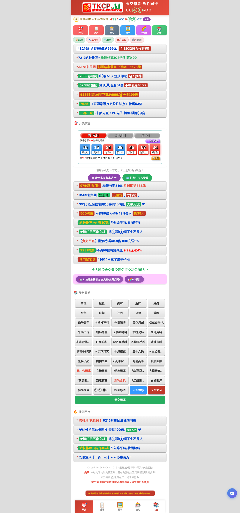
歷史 (102, 303)
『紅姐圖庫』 (138, 380)
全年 (83, 313)
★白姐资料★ (157, 351)
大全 (156, 506)
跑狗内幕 (101, 361)
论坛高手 (83, 322)
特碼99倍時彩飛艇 (109, 250)
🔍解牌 (107, 39)
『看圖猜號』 (157, 370)
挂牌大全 (83, 390)
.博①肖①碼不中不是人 (109, 232)
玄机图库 (156, 380)
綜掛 (156, 303)
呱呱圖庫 (156, 361)
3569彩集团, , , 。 (108, 195)
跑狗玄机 (120, 380)
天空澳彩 (138, 390)
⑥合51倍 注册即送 (109, 76)
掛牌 (120, 303)
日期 (102, 313)
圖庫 (120, 506)
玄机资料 (138, 332)
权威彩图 (120, 390)
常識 (83, 303)
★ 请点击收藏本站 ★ (104, 177)
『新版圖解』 (84, 380)
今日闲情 (120, 322)
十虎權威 (120, 351)
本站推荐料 (102, 322)
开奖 (84, 506)
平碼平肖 (83, 332)
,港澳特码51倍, (111, 186)
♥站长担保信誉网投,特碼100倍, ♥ (110, 204)
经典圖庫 (120, 370)
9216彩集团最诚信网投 (106, 420)
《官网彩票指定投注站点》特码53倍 (109, 104)
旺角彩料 (101, 342)
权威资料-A (156, 322)
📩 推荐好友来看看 (137, 177)
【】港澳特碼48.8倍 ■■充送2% (107, 241)
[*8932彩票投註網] (135, 48)
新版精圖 (101, 380)
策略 (156, 313)
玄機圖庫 (101, 370)
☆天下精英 (102, 351)
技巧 (120, 313)
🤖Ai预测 (137, 39)
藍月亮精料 (120, 342)
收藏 (147, 19)
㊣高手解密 (84, 351)
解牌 (138, 303)
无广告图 (121, 39)
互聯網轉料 (120, 332)
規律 (138, 313)
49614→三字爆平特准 (103, 259)
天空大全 (156, 390)
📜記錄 (79, 39)
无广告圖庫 (84, 370)
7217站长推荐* (106, 58)
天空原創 (138, 322)
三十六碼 (138, 351)
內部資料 (156, 332)
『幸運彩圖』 (138, 370)
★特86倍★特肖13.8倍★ (110, 213)
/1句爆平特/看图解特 (108, 222)
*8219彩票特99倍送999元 (97, 48)
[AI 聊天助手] (232, 493)
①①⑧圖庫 (102, 390)
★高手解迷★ (120, 361)
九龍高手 (138, 361)
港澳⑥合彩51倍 (111, 85)
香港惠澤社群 (84, 342)
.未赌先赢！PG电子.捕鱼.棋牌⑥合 (110, 113)
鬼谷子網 (83, 361)
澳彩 (138, 506)
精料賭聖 (101, 332)
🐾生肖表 (93, 39)
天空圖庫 (120, 400)
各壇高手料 (138, 342)
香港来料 (156, 342)
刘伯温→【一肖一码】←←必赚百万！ (104, 457)
